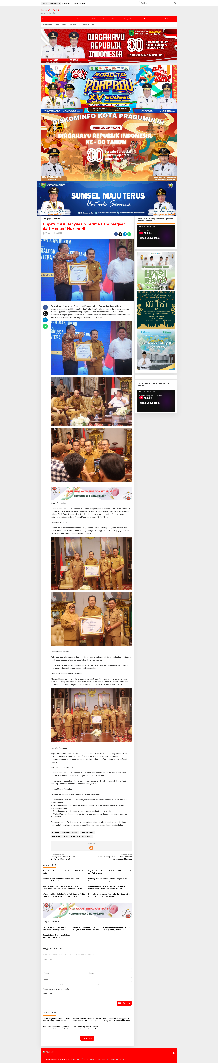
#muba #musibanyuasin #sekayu (65, 832)
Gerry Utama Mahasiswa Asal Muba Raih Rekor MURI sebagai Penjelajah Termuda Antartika (109, 895)
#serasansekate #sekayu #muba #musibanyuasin (72, 836)
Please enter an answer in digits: (56, 989)
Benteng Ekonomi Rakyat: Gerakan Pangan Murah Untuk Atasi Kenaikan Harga (108, 880)
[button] (175, 3)
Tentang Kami (76, 1059)
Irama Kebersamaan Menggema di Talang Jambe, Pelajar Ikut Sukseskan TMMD (116, 928)
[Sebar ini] (116, 234)
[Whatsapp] (129, 234)
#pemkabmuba (87, 832)
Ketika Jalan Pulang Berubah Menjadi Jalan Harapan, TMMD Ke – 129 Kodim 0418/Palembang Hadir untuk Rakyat (87, 928)
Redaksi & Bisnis (90, 1059)
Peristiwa (46, 235)
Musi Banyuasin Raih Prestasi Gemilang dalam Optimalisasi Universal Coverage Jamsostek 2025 (62, 887)
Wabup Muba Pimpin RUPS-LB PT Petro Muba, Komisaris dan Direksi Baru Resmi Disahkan (106, 887)
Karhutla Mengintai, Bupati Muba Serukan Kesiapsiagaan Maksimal (115, 856)
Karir (129, 1059)
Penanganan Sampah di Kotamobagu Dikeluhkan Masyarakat (66, 856)
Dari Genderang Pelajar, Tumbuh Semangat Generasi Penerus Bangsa (87, 1028)
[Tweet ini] (120, 234)
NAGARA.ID (50, 10)
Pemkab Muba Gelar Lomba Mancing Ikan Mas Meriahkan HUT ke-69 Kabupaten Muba (61, 880)
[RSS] (91, 848)
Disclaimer (102, 1059)
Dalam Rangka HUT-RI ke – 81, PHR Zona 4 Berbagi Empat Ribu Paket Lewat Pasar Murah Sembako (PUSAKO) (57, 928)
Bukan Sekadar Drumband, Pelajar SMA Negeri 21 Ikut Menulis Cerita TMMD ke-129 (57, 936)
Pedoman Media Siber (117, 1059)
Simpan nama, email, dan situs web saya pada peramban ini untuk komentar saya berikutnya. (82, 985)
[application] (156, 236)
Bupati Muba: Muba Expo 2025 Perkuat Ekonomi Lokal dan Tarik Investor (109, 872)
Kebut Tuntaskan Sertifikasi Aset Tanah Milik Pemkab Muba (64, 872)
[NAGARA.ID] (48, 1052)
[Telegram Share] (125, 234)
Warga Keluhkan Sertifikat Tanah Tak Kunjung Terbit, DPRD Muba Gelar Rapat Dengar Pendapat (64, 895)
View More (87, 1038)
